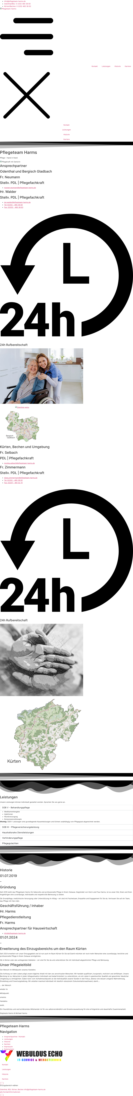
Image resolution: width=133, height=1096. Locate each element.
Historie (118, 66)
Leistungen (106, 66)
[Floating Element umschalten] (2, 1095)
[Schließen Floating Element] (2, 1083)
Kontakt (95, 66)
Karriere (128, 66)
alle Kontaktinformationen (10, 1092)
